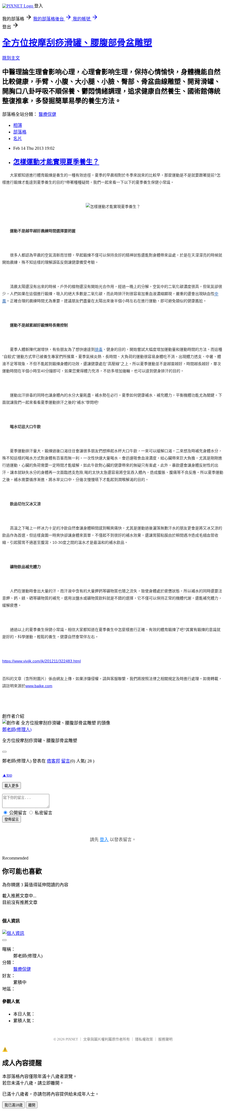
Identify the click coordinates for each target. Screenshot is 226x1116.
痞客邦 (53, 761)
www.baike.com (38, 686)
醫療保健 (47, 114)
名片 (17, 138)
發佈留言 (11, 819)
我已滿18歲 (13, 1105)
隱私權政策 (144, 1039)
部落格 (19, 132)
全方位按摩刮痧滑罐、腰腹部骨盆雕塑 (77, 43)
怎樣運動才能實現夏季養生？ (56, 161)
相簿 (17, 125)
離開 (31, 1105)
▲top (7, 775)
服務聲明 (165, 1039)
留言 (65, 761)
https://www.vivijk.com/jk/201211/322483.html (41, 661)
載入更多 (11, 786)
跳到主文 (11, 58)
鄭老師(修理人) (16, 729)
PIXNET (72, 1039)
